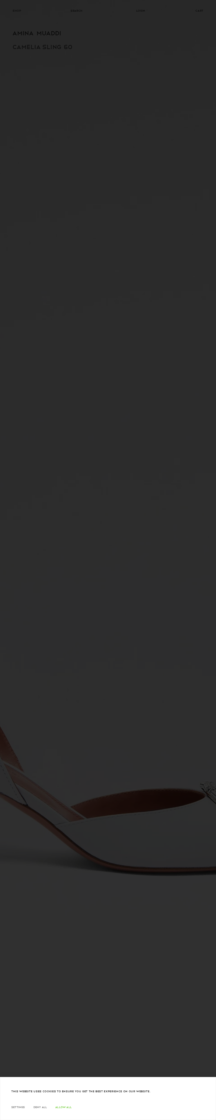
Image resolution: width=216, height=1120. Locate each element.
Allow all (63, 1107)
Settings (18, 1107)
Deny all (40, 1107)
